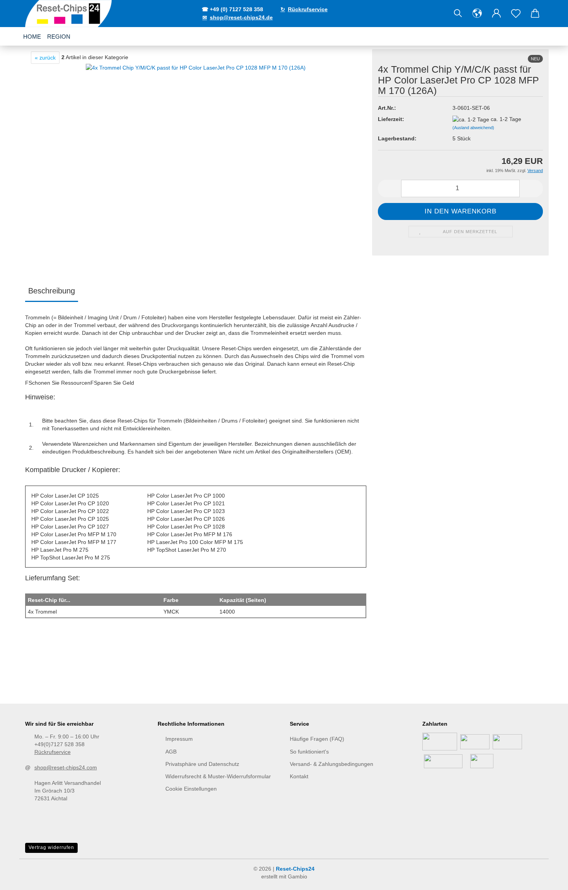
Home (32, 36)
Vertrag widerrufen (51, 847)
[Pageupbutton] (546, 878)
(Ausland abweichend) (473, 127)
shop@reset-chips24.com (65, 767)
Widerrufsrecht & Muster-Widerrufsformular (218, 776)
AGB (171, 751)
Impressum (179, 739)
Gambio (297, 876)
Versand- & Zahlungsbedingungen (331, 764)
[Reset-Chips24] (69, 13)
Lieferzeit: (391, 119)
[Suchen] (458, 13)
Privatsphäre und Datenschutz (202, 764)
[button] (477, 13)
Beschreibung (51, 290)
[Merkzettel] (515, 13)
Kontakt (299, 776)
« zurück (45, 58)
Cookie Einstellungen (191, 789)
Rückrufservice (52, 752)
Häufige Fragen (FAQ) (317, 739)
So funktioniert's (309, 751)
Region (58, 36)
